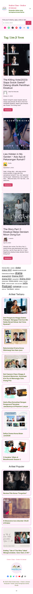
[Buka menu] (30, 9)
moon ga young (10, 283)
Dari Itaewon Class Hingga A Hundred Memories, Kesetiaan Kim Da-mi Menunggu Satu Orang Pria (15, 377)
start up (4, 289)
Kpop (3, 283)
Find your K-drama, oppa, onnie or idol (14, 20)
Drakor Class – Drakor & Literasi (16, 559)
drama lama (5, 281)
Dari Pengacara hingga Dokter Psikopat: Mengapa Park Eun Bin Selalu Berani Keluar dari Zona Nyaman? (15, 321)
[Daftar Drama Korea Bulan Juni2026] (15, 420)
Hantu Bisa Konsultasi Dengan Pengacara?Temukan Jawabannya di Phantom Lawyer (15, 404)
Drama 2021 (17, 276)
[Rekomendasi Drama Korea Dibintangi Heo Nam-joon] (15, 336)
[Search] (28, 23)
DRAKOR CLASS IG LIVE (19, 270)
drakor (18, 267)
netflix (25, 283)
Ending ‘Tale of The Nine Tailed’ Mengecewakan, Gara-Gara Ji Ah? (16, 552)
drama (18, 273)
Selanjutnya (9, 110)
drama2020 (6, 276)
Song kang (25, 286)
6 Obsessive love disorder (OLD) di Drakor (16, 522)
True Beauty (10, 289)
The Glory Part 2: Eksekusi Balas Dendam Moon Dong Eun (16, 232)
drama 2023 (25, 279)
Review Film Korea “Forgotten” (15, 493)
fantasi (21, 281)
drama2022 (15, 279)
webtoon (17, 289)
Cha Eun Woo (6, 268)
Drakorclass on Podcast (8, 273)
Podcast (7, 286)
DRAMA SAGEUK (13, 281)
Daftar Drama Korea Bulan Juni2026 (13, 435)
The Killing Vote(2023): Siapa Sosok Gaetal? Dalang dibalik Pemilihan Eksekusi (16, 83)
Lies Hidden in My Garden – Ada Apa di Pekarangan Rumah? (14, 157)
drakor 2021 (7, 270)
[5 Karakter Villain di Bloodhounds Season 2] (15, 447)
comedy (12, 267)
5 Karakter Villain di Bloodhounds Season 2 (12, 458)
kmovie (25, 281)
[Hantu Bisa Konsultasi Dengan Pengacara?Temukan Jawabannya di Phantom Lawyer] (15, 392)
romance (17, 286)
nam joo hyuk (18, 283)
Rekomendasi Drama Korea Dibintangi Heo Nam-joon (13, 349)
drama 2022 (7, 279)
